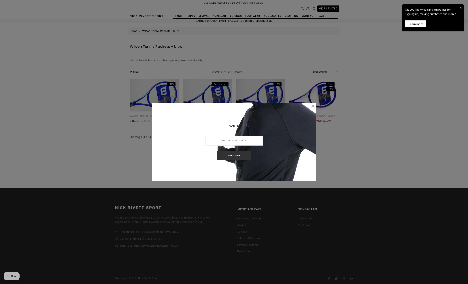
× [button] (461, 7)
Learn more (416, 24)
